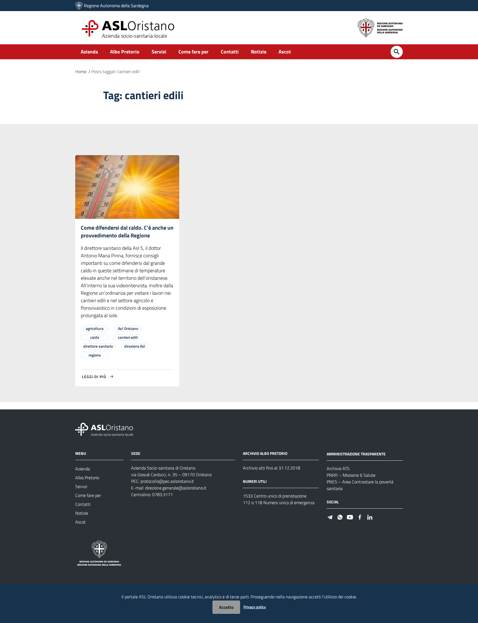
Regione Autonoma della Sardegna (116, 5)
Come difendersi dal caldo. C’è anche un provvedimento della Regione (127, 231)
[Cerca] (397, 52)
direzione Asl (134, 346)
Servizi (159, 51)
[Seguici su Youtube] (350, 517)
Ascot (285, 51)
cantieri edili (128, 337)
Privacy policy (254, 607)
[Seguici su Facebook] (360, 517)
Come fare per (193, 51)
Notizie (258, 51)
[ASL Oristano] (79, 5)
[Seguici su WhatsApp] (340, 517)
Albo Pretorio (124, 51)
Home (80, 71)
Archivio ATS (338, 468)
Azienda (89, 51)
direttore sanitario (98, 346)
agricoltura (94, 328)
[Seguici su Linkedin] (370, 517)
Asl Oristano (128, 328)
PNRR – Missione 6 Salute (351, 475)
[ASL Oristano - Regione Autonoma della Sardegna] (104, 429)
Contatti (230, 51)
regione (95, 355)
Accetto (226, 607)
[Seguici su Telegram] (330, 517)
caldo (94, 337)
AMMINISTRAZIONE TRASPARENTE (356, 454)
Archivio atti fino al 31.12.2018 (271, 468)
